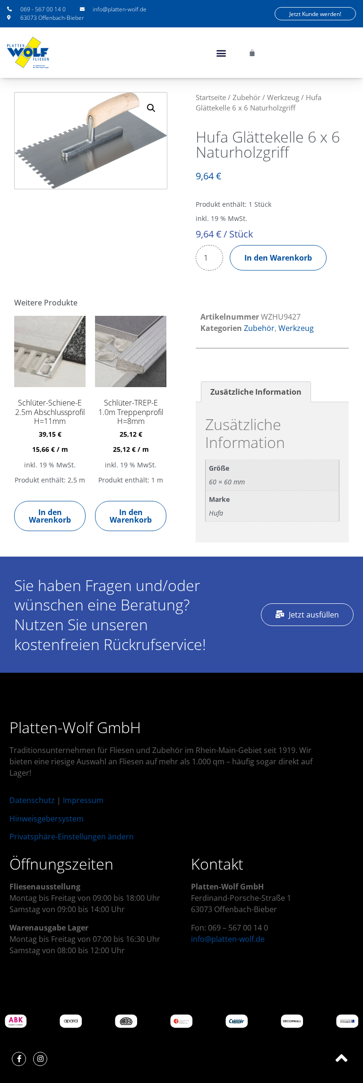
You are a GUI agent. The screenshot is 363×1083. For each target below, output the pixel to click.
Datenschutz (32, 800)
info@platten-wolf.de (228, 939)
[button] (221, 52)
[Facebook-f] (19, 1059)
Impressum (83, 800)
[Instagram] (40, 1059)
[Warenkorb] (252, 53)
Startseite (211, 97)
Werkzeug (283, 97)
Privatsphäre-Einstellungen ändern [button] (71, 836)
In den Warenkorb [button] (50, 516)
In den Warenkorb (278, 258)
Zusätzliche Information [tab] (256, 392)
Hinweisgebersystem (46, 818)
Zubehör (246, 97)
